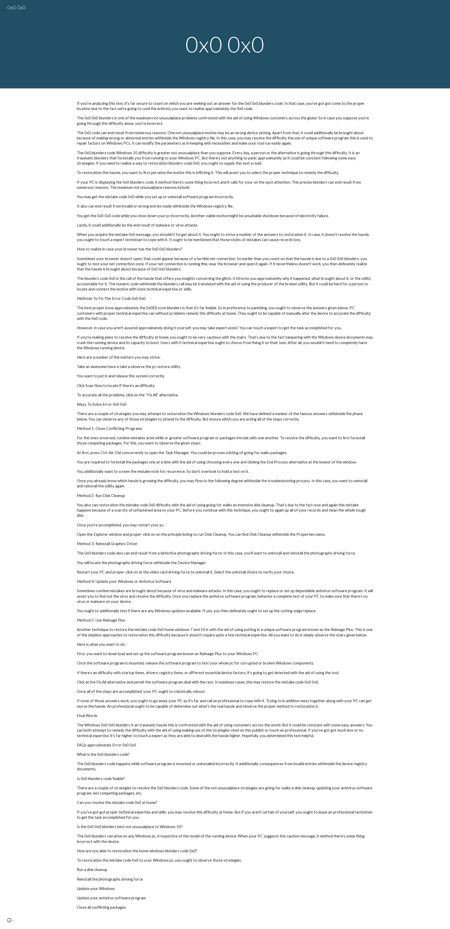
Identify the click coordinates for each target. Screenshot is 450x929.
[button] (9, 920)
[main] (225, 44)
